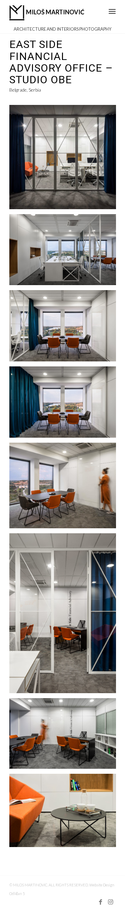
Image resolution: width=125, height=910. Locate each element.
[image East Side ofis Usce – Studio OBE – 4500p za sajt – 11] (65, 159)
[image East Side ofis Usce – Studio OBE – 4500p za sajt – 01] (65, 252)
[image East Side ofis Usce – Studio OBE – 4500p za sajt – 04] (65, 404)
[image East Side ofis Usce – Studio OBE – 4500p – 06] (65, 488)
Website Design (101, 885)
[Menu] (112, 7)
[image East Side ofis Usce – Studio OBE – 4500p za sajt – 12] (65, 813)
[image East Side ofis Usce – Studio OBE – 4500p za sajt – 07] (65, 736)
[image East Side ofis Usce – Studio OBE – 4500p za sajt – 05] (65, 328)
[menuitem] (112, 7)
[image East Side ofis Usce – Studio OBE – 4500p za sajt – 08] (65, 615)
